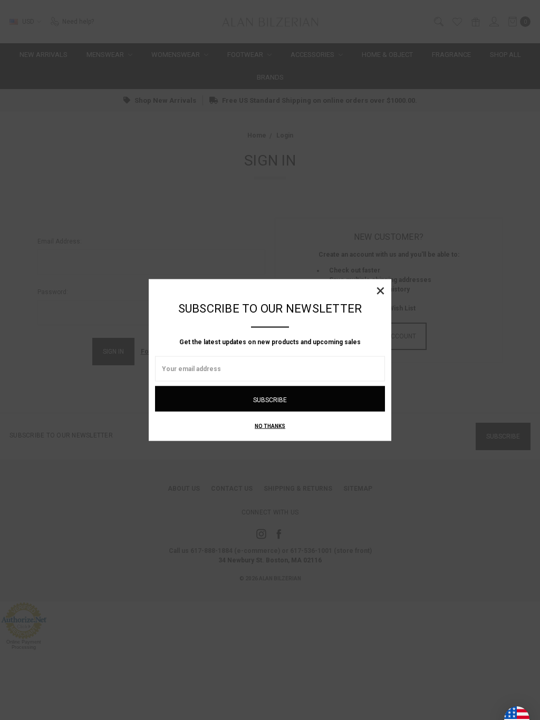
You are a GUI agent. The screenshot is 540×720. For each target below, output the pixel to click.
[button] (380, 290)
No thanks (270, 426)
